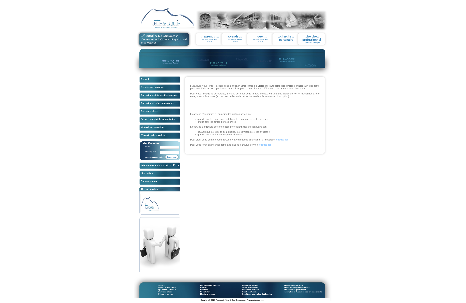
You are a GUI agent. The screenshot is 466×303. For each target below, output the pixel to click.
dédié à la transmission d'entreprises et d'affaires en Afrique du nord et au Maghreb (164, 39)
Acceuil (161, 285)
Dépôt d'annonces (250, 287)
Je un (286, 38)
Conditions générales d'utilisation (257, 294)
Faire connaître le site (210, 285)
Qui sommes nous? (167, 290)
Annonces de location (293, 285)
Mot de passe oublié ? (154, 157)
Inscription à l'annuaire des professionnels (303, 292)
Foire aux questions (167, 287)
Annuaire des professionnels (297, 287)
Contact (203, 287)
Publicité (204, 290)
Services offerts (165, 292)
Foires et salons (165, 294)
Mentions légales (207, 294)
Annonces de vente (250, 290)
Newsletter (205, 292)
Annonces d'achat (250, 285)
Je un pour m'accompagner (311, 39)
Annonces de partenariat (295, 290)
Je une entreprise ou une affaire (210, 38)
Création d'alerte (249, 292)
